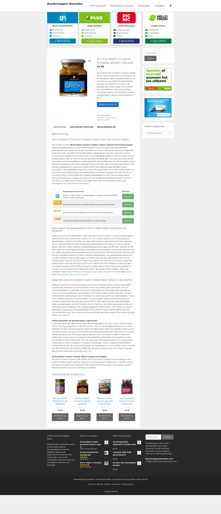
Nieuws (100, 484)
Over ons (91, 484)
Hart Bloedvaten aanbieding (76, 183)
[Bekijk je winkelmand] (170, 5)
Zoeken (150, 58)
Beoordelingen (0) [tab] (106, 127)
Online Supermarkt (97, 6)
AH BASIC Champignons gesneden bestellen (91, 272)
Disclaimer (116, 484)
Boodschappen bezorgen (121, 6)
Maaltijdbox (160, 6)
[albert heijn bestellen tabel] (158, 117)
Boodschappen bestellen (84, 479)
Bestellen (128, 196)
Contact (107, 484)
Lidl (89, 351)
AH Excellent (105, 120)
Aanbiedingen (144, 6)
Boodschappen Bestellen (65, 3)
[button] (90, 61)
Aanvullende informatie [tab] (82, 127)
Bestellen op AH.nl (107, 104)
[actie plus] (158, 90)
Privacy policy (127, 484)
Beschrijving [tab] (60, 127)
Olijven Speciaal (111, 117)
